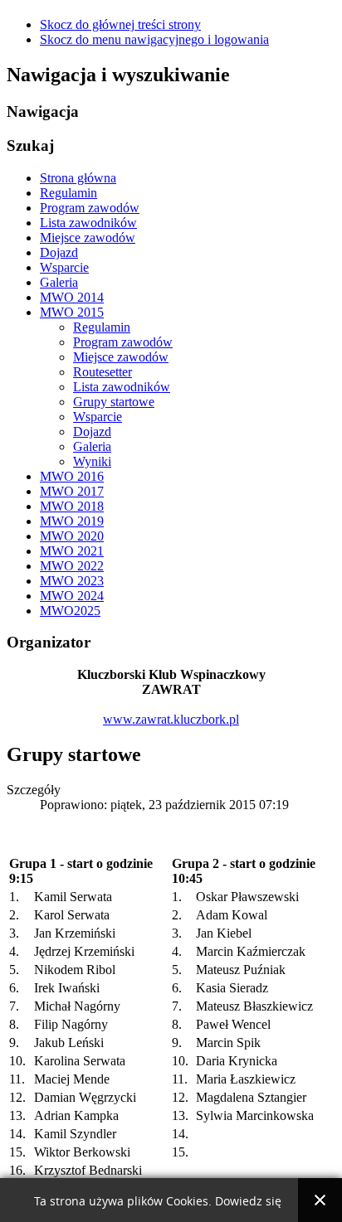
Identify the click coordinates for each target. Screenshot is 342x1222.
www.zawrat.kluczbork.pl (171, 719)
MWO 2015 (72, 312)
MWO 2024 (72, 596)
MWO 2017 (72, 491)
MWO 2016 (72, 476)
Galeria (59, 282)
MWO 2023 (72, 581)
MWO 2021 (72, 551)
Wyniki (92, 461)
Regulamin (68, 193)
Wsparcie (64, 267)
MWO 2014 (72, 297)
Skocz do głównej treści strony (120, 24)
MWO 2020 (72, 536)
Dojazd (59, 252)
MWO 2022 (72, 566)
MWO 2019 (72, 521)
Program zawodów (89, 208)
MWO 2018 (72, 506)
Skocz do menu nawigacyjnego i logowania (154, 39)
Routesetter (102, 372)
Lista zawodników (88, 223)
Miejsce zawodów (87, 237)
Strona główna (78, 178)
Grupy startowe (113, 402)
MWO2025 (70, 611)
